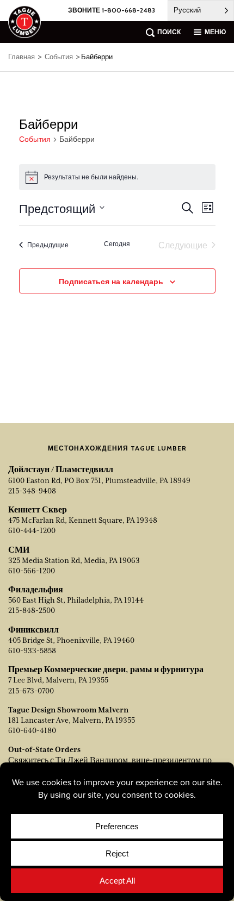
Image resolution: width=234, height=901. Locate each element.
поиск (169, 32)
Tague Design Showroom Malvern (68, 709)
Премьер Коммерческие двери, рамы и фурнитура (106, 669)
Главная (21, 57)
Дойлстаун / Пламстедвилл (60, 469)
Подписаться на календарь (111, 281)
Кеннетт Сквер (37, 509)
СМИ (18, 550)
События (35, 139)
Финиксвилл (33, 629)
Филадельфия (35, 589)
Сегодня (117, 243)
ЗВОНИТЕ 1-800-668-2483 (111, 10)
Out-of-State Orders (44, 749)
